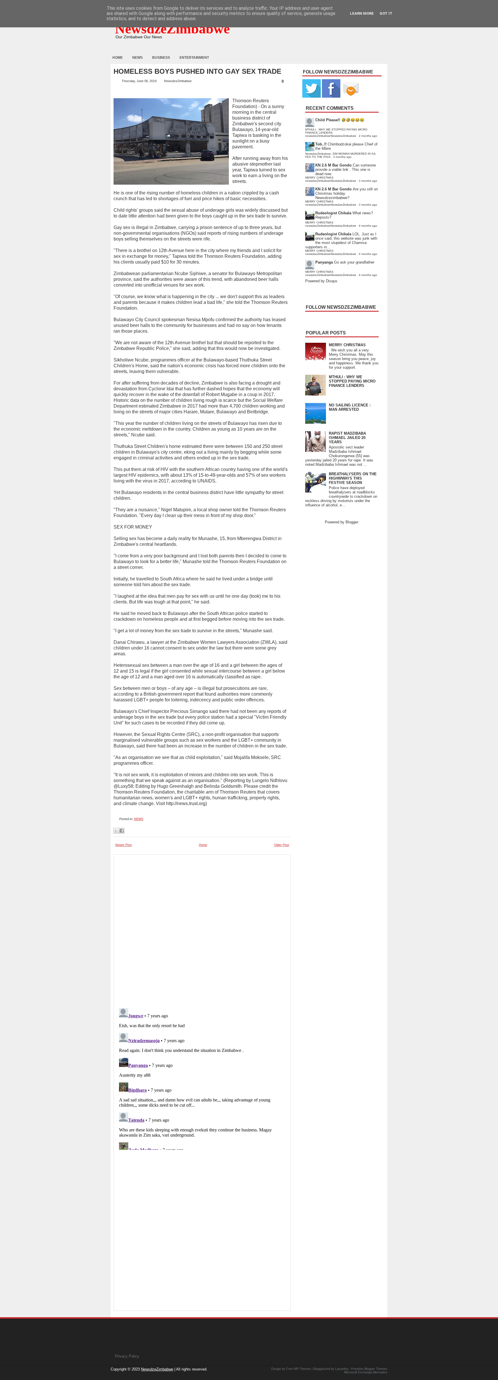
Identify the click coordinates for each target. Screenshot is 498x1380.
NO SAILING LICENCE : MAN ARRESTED (350, 407)
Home (117, 58)
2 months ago (368, 135)
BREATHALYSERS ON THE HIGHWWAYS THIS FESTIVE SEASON (353, 478)
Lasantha (341, 1368)
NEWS (138, 819)
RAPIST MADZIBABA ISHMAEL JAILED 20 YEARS (347, 437)
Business (161, 58)
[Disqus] (202, 1078)
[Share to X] (116, 831)
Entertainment (194, 58)
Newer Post (123, 845)
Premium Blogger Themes (369, 1368)
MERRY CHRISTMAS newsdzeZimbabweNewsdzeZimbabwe (330, 179)
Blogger (352, 522)
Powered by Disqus (321, 281)
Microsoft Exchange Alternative (365, 1372)
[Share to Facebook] (121, 831)
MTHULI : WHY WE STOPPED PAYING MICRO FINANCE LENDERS (352, 381)
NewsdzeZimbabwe (172, 28)
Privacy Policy (127, 1356)
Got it (386, 13)
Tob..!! (321, 144)
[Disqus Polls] (202, 929)
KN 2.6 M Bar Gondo (333, 165)
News (137, 58)
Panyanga (324, 262)
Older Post (281, 845)
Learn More (362, 13)
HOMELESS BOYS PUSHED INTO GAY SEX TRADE (197, 71)
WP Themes (302, 1368)
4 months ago (368, 225)
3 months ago (342, 156)
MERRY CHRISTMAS (347, 345)
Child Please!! (327, 120)
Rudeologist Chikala (333, 213)
